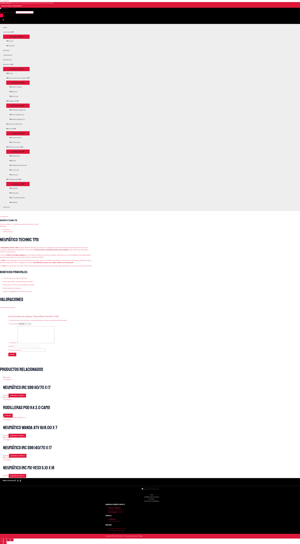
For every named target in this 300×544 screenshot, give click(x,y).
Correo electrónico (14, 350)
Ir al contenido (4, 1)
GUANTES (11, 46)
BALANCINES (15, 156)
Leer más (8, 415)
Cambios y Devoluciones (151, 497)
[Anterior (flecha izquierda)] (1, 542)
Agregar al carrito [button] (17, 395)
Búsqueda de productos (8, 12)
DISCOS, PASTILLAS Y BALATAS (18, 78)
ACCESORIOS (7, 32)
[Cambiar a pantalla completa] (5, 540)
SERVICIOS (6, 207)
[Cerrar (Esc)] (11, 540)
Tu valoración (13, 342)
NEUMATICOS (7, 60)
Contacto (151, 499)
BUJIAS (10, 73)
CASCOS (10, 41)
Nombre (11, 346)
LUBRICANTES (7, 55)
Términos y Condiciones (151, 501)
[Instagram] (18, 481)
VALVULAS (14, 175)
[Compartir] (8, 540)
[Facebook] (15, 481)
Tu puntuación (13, 324)
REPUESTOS (7, 64)
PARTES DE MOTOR (14, 147)
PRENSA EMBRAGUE (18, 119)
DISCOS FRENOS (16, 87)
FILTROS (11, 129)
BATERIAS (6, 50)
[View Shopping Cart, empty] (2, 21)
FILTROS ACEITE (16, 138)
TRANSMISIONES (13, 179)
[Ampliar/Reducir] (1, 540)
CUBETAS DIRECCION (15, 124)
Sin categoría (4, 216)
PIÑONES (14, 202)
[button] (12, 6)
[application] (13, 32)
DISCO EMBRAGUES (17, 115)
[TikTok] (20, 481)
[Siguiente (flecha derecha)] (5, 542)
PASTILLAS (14, 96)
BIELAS (13, 160)
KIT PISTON (15, 170)
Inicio (151, 495)
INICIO (5, 27)
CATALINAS (14, 193)
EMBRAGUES (12, 101)
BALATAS (14, 92)
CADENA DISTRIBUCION (19, 165)
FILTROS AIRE (15, 142)
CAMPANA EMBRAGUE (18, 110)
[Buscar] (1, 15)
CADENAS (14, 188)
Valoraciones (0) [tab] (8, 231)
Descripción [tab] (6, 229)
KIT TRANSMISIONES (18, 198)
